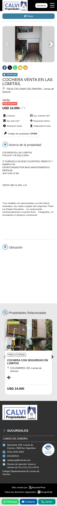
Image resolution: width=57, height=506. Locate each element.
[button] (51, 44)
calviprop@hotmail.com (19, 460)
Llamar (48, 501)
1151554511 (13, 456)
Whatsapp (12, 501)
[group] (28, 44)
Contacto (41, 5)
